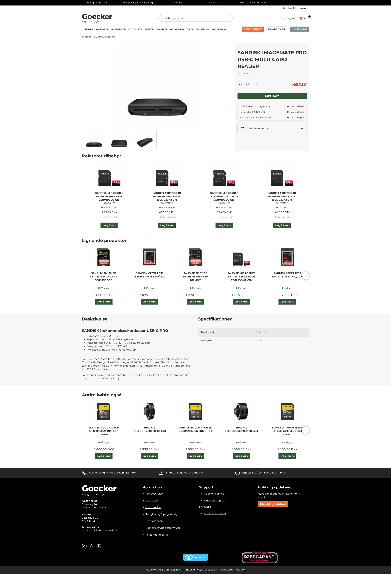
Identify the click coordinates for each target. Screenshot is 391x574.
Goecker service (214, 493)
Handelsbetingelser (232, 569)
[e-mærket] (195, 557)
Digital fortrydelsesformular (162, 527)
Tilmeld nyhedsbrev (273, 504)
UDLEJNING (299, 29)
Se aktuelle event (215, 513)
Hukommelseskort (104, 36)
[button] (295, 8)
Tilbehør (86, 36)
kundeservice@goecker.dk (200, 569)
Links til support (214, 500)
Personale (151, 500)
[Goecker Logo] (97, 18)
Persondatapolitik (156, 534)
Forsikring (176, 2)
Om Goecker (153, 507)
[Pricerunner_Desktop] (260, 557)
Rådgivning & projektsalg (161, 514)
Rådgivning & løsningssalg (138, 2)
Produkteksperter (257, 128)
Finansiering (215, 2)
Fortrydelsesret (155, 521)
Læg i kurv (272, 95)
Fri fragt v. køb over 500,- (100, 2)
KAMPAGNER (276, 29)
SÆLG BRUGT (253, 29)
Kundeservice (154, 493)
